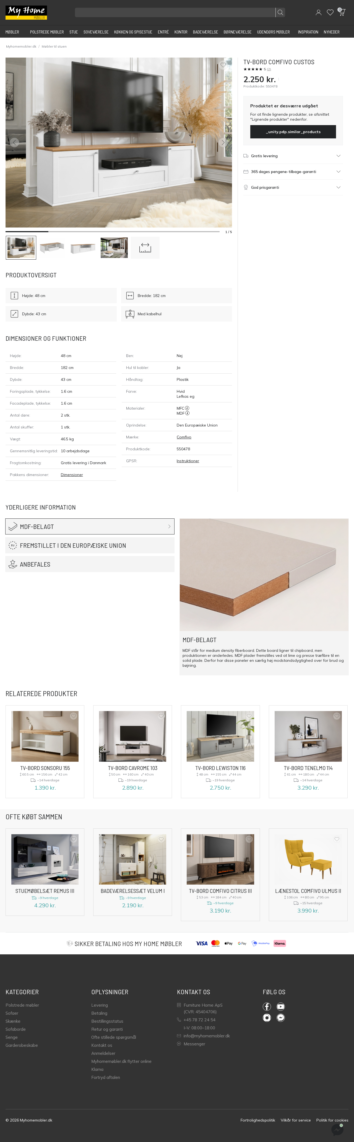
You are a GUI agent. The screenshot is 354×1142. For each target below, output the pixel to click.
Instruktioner (188, 460)
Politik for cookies (332, 1120)
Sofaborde (16, 1029)
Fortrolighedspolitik (258, 1120)
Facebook (270, 1007)
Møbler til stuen (54, 46)
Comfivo (184, 437)
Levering (99, 1005)
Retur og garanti (107, 1029)
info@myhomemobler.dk (207, 1035)
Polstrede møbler (22, 1005)
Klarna (97, 1069)
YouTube (283, 1007)
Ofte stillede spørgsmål (113, 1037)
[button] (318, 12)
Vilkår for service (296, 1120)
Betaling (99, 1013)
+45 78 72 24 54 (199, 1019)
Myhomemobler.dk (21, 46)
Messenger (194, 1044)
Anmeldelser (103, 1053)
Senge (12, 1037)
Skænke (13, 1021)
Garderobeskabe (22, 1045)
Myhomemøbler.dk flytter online (121, 1061)
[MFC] (187, 408)
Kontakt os (101, 1045)
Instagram (270, 1018)
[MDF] (187, 413)
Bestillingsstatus (107, 1021)
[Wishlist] (330, 12)
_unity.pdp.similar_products (293, 131)
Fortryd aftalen (105, 1077)
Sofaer (12, 1013)
